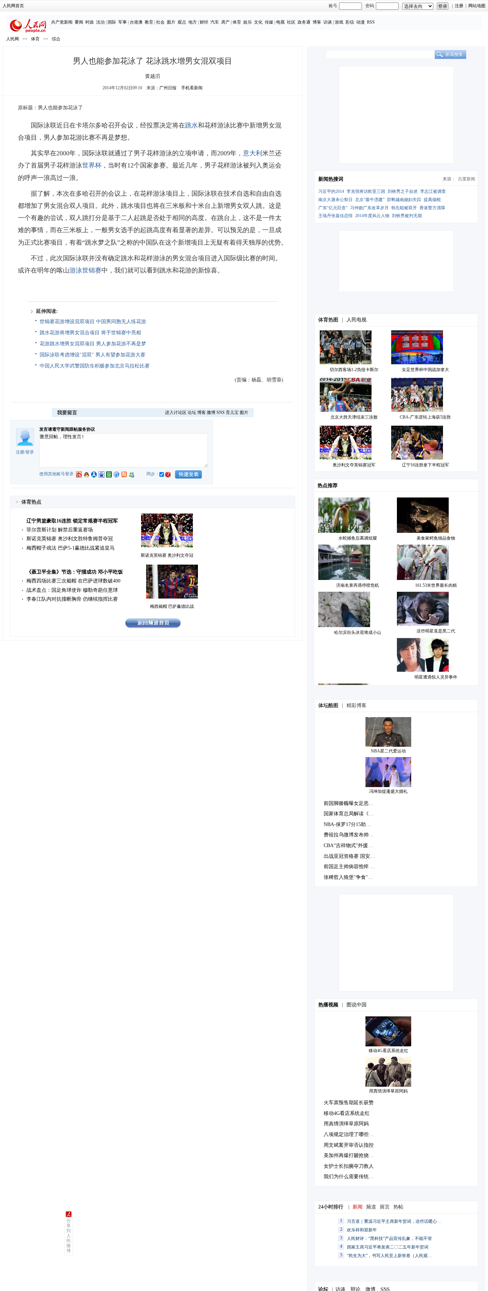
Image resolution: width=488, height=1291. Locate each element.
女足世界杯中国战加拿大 (425, 369)
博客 (317, 22)
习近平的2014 (331, 191)
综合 (56, 38)
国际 (112, 22)
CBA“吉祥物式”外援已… (351, 845)
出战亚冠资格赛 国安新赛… (354, 856)
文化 (258, 22)
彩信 (349, 22)
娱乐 (247, 22)
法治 (100, 22)
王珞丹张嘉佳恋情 (335, 215)
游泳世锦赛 (85, 270)
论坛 (192, 412)
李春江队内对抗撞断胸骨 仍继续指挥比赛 (72, 599)
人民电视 (357, 319)
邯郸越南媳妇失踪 (404, 199)
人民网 (12, 38)
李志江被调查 (433, 191)
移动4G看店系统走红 (388, 1050)
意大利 (252, 153)
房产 (225, 22)
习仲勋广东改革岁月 (369, 207)
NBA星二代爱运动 (388, 751)
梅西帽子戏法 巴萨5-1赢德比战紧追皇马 (70, 548)
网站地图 (476, 5)
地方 (192, 22)
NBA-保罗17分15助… (347, 824)
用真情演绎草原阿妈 (388, 1091)
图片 (171, 22)
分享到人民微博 (68, 1235)
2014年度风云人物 (372, 215)
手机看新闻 (192, 87)
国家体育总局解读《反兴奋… (356, 813)
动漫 (360, 22)
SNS (220, 412)
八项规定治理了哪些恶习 (351, 1134)
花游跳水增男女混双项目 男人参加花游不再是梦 (93, 343)
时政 (89, 22)
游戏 (339, 22)
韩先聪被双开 (404, 207)
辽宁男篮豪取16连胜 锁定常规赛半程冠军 (72, 521)
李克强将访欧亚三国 (366, 191)
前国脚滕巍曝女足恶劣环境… (356, 803)
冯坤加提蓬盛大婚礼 (388, 791)
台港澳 (136, 22)
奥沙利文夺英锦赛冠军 (354, 464)
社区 (291, 22)
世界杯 (91, 165)
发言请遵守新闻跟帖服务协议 (67, 429)
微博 (211, 412)
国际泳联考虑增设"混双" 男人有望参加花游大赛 (92, 354)
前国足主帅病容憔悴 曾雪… (354, 866)
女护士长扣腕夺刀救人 (349, 1166)
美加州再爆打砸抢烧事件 (351, 1155)
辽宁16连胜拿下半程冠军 (425, 464)
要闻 (79, 22)
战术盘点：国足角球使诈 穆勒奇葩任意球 (72, 590)
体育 (237, 22)
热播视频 (328, 1004)
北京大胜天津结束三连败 (354, 417)
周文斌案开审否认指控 (349, 1145)
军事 (122, 22)
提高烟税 (432, 199)
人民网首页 (13, 5)
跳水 (191, 125)
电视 (280, 22)
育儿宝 (232, 412)
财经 (204, 22)
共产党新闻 (62, 22)
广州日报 (167, 87)
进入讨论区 (175, 412)
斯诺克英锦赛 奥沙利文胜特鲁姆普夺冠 (69, 538)
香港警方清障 (432, 207)
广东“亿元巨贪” (333, 207)
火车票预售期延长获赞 (349, 1102)
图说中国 (357, 1004)
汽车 (214, 22)
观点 (182, 22)
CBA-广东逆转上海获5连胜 (425, 417)
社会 (160, 22)
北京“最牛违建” (369, 199)
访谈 (327, 22)
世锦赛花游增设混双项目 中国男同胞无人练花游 (93, 321)
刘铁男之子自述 (403, 191)
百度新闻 (466, 178)
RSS (371, 22)
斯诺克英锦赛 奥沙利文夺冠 (167, 555)
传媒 (269, 22)
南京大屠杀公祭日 (335, 199)
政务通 (304, 22)
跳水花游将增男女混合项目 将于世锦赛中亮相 (90, 332)
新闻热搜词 (330, 179)
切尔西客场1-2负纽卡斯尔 (354, 369)
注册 (459, 5)
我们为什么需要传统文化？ (354, 1176)
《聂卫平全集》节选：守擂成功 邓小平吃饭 (74, 572)
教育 (149, 22)
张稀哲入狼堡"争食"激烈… (353, 877)
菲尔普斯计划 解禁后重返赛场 (59, 529)
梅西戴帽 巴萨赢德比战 (172, 606)
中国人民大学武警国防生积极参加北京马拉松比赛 (95, 366)
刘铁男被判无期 (407, 215)
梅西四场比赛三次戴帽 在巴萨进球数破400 (73, 581)
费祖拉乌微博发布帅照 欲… (354, 834)
